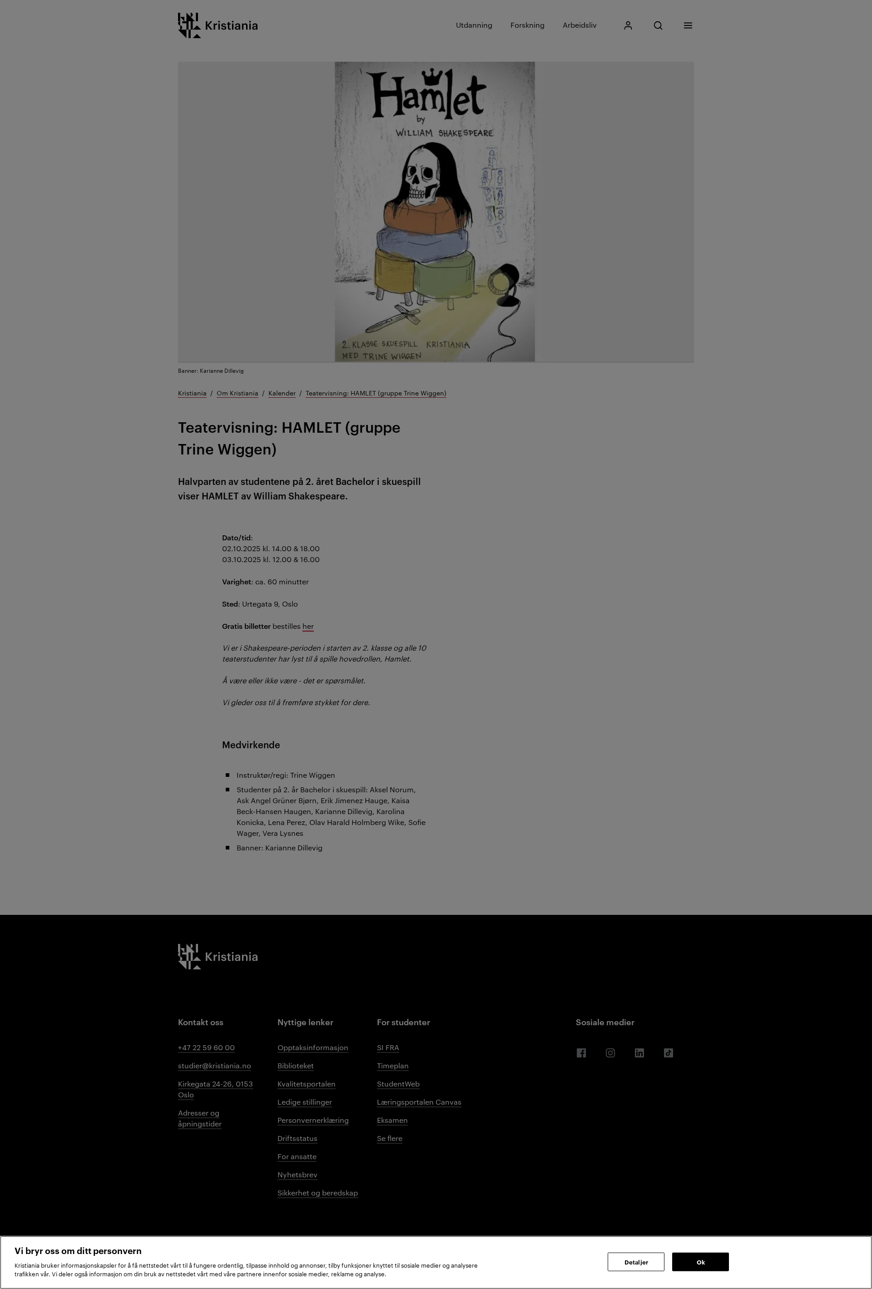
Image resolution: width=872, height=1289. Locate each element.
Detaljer (636, 1261)
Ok (701, 1261)
